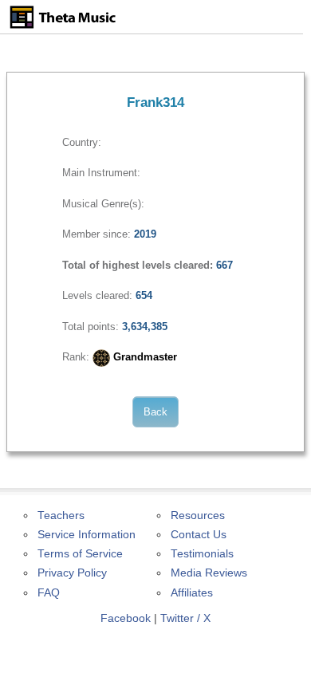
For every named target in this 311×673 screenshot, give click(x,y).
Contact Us (198, 535)
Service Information (86, 535)
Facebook (125, 618)
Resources (198, 515)
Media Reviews (209, 573)
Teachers (61, 515)
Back (155, 412)
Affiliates (192, 593)
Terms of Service (80, 554)
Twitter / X (185, 618)
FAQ (48, 593)
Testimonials (202, 554)
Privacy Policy (72, 573)
